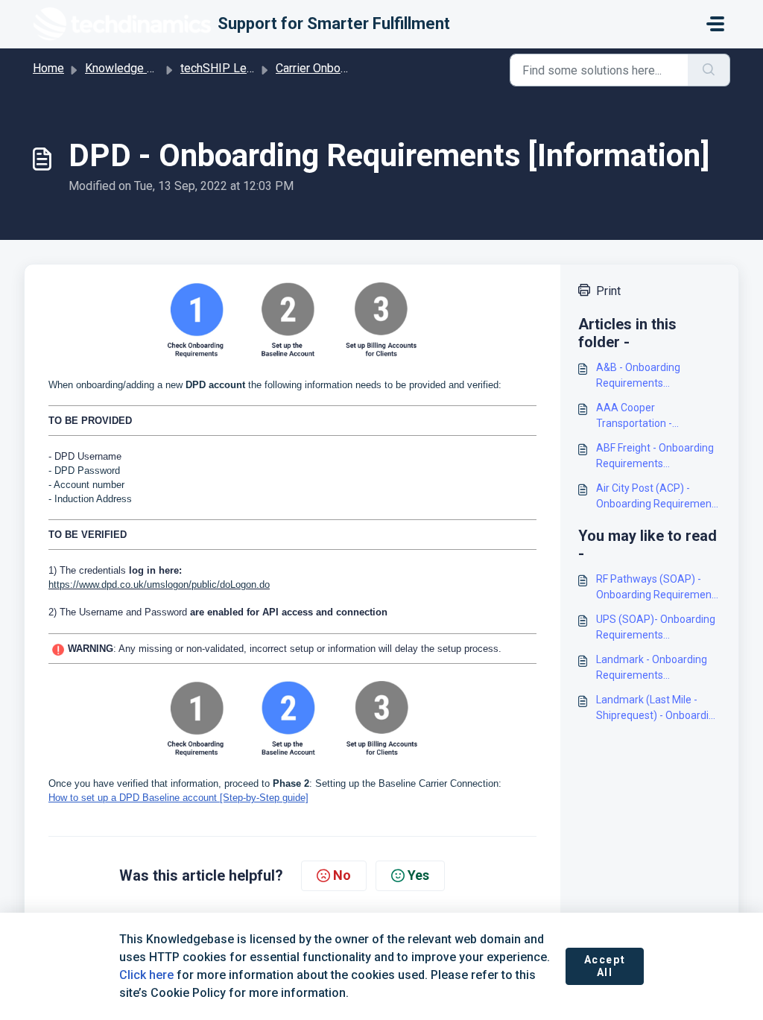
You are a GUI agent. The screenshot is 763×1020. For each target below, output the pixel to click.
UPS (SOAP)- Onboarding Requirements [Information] (655, 628)
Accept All (605, 966)
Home (48, 68)
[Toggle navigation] (715, 23)
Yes (418, 875)
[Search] (709, 70)
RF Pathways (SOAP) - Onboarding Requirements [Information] (658, 588)
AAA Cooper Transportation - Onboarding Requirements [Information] (658, 416)
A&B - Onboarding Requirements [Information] (638, 376)
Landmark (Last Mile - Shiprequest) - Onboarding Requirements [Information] (658, 708)
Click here (146, 975)
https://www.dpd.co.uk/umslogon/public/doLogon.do (159, 584)
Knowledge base (129, 68)
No (342, 875)
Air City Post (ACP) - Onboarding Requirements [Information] (658, 497)
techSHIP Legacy (225, 68)
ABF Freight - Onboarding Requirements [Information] (655, 457)
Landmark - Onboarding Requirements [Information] (651, 668)
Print (608, 291)
